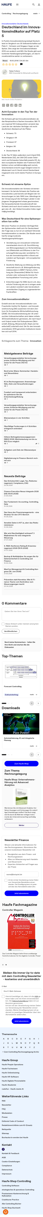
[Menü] (17, 4)
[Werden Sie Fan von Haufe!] (3, 1149)
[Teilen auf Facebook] (12, 105)
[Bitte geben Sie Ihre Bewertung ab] (16, 64)
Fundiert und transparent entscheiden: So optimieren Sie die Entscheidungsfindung (20, 394)
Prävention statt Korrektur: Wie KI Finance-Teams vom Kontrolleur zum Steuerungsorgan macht (19, 581)
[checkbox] (3, 624)
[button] (11, 631)
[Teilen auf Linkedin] (20, 105)
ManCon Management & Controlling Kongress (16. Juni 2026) (21, 570)
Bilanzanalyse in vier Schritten (17, 418)
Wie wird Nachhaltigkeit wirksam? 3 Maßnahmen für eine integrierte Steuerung (19, 535)
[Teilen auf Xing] (16, 105)
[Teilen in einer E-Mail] (3, 105)
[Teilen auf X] (8, 105)
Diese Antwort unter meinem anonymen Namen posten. (22, 625)
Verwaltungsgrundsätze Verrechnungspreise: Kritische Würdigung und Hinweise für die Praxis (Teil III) (20, 360)
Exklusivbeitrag (11, 695)
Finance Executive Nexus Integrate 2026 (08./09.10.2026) (21, 492)
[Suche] (33, 4)
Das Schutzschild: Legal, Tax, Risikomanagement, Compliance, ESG (20, 482)
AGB (36, 997)
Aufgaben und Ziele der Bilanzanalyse (20, 450)
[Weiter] (38, 703)
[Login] (39, 4)
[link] (6, 13)
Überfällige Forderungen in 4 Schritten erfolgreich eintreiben (20, 427)
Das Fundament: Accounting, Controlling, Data (21, 503)
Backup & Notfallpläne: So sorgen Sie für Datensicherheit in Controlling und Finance (21, 558)
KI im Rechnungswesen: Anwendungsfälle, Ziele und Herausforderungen (20, 382)
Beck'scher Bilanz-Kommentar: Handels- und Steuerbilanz (21, 372)
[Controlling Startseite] (7, 4)
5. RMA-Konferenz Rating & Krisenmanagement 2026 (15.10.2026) (20, 547)
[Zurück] (31, 703)
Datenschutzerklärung (20, 1001)
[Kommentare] (21, 64)
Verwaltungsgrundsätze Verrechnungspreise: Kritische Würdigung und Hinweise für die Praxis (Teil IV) (20, 407)
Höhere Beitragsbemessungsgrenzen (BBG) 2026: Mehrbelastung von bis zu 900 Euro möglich (20, 439)
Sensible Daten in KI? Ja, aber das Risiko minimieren (21, 524)
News (5, 60)
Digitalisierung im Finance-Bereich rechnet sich (21, 459)
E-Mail (4, 986)
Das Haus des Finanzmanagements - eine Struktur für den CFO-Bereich (21, 513)
